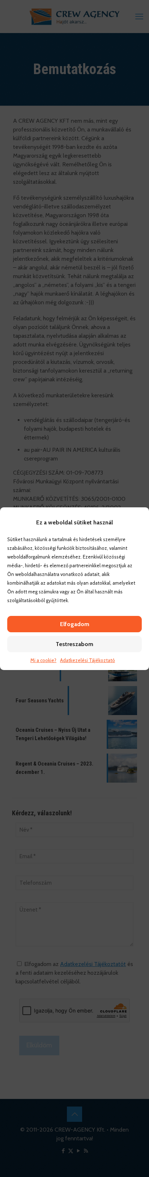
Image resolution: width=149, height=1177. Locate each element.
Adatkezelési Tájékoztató (87, 660)
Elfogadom (74, 624)
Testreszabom (74, 644)
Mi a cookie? (43, 660)
